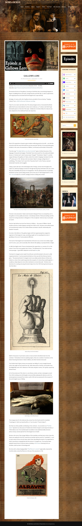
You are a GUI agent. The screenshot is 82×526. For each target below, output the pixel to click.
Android (28, 88)
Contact (75, 6)
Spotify (24, 88)
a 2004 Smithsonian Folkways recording (25, 101)
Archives (27, 6)
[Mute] (49, 83)
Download (26, 85)
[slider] (52, 83)
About (32, 6)
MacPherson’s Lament (33, 449)
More (41, 88)
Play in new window (18, 85)
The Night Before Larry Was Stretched (26, 151)
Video (69, 6)
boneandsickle (27, 78)
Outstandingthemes (50, 524)
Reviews (64, 6)
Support (38, 6)
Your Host (49, 6)
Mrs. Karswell (57, 6)
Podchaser (33, 88)
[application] (31, 83)
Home (21, 6)
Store (43, 6)
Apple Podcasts (18, 88)
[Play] (10, 83)
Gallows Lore (32, 76)
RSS (38, 88)
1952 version (38, 443)
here (36, 250)
